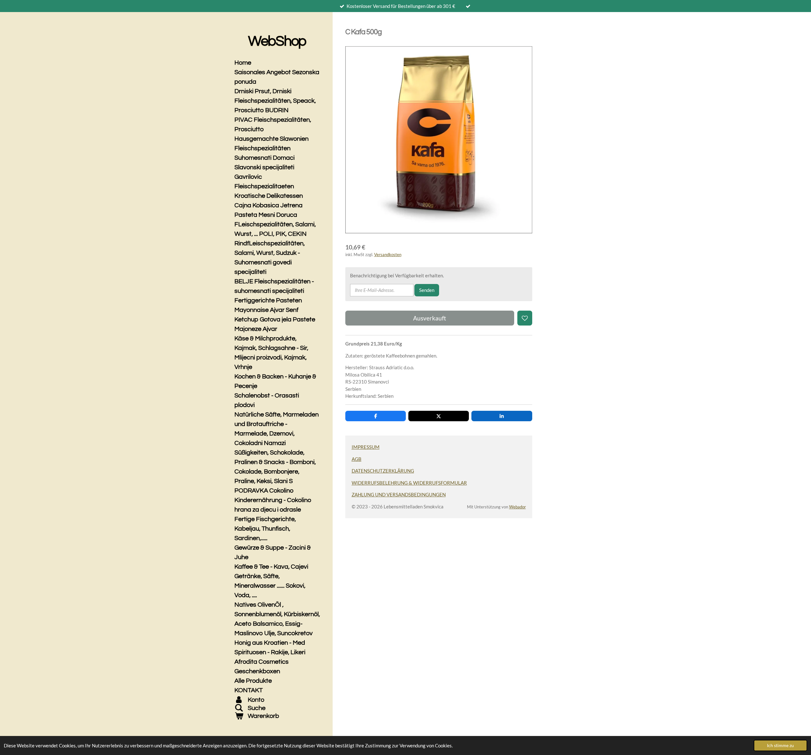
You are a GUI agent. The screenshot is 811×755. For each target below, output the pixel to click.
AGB (356, 459)
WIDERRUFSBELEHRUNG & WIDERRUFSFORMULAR (409, 483)
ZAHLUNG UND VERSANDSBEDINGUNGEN (399, 494)
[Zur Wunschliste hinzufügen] (524, 318)
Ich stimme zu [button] (780, 745)
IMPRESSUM (366, 447)
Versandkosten (387, 254)
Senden (426, 290)
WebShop (277, 41)
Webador (517, 507)
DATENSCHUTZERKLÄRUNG (383, 471)
